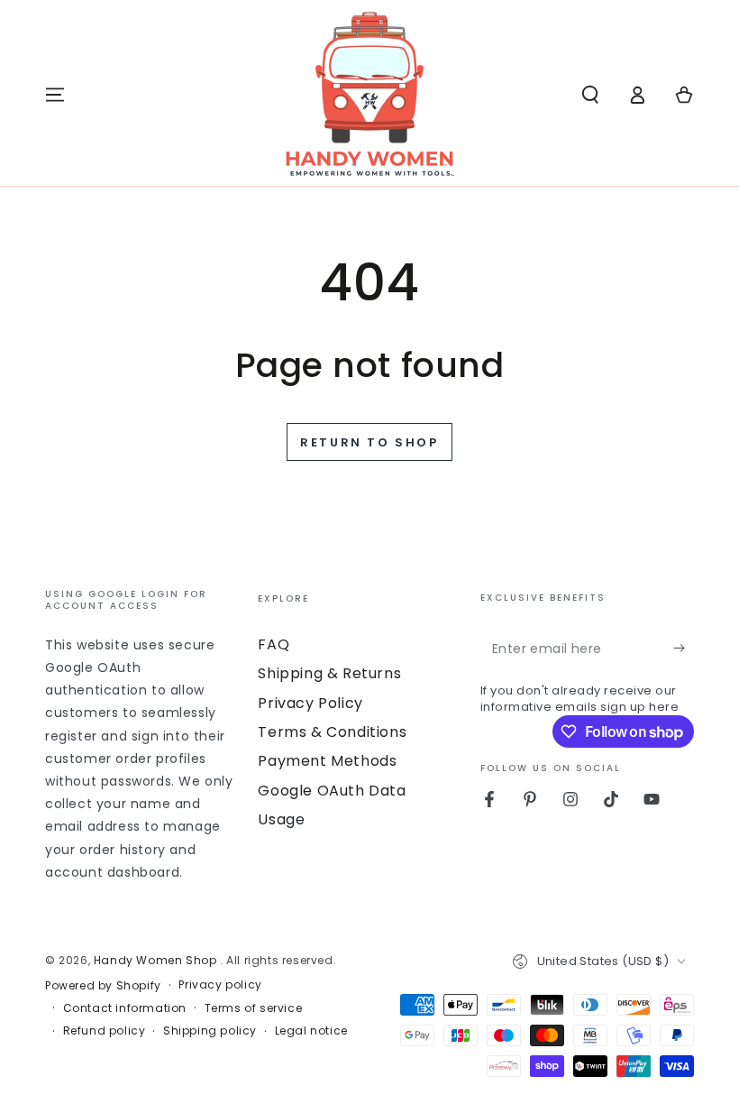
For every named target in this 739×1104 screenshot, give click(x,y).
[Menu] (55, 95)
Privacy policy (219, 985)
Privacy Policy (310, 703)
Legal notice (311, 1031)
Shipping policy (210, 1031)
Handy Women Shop (157, 960)
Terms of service (254, 1008)
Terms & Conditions (332, 732)
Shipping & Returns (329, 673)
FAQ (273, 644)
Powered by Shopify (103, 986)
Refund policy (104, 1031)
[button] (590, 95)
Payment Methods (327, 760)
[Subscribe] (683, 648)
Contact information (125, 1008)
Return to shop (369, 442)
